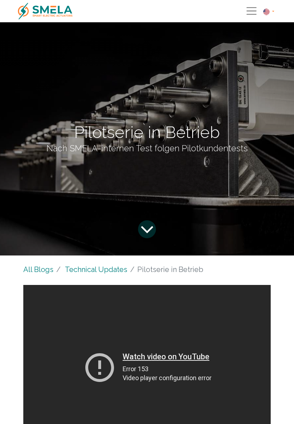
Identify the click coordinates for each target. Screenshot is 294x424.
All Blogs (38, 269)
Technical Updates (96, 269)
